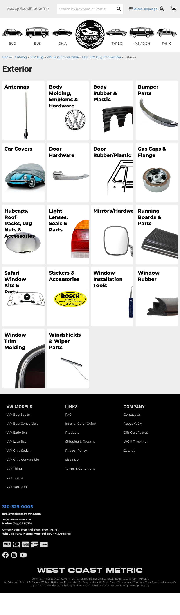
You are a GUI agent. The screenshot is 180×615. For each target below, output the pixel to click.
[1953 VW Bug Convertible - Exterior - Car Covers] (23, 172)
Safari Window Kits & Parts (15, 282)
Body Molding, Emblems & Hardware (63, 96)
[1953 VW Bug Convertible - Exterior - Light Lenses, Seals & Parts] (68, 234)
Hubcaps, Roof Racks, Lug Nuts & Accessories (19, 223)
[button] (90, 9)
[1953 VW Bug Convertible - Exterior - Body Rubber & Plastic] (112, 110)
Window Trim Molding (15, 341)
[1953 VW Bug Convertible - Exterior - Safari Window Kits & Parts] (23, 296)
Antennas (16, 87)
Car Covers (18, 149)
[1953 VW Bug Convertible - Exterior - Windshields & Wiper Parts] (68, 358)
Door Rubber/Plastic (108, 152)
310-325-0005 (17, 506)
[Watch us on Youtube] (23, 555)
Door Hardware (61, 152)
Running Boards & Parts (149, 217)
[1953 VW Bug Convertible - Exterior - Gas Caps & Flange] (157, 172)
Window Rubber (149, 276)
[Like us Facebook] (5, 555)
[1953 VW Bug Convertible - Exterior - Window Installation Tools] (112, 296)
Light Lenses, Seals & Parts (58, 220)
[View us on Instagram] (14, 555)
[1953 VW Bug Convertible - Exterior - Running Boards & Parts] (157, 234)
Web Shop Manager (135, 578)
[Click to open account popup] (161, 8)
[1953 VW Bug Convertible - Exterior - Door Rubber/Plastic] (112, 172)
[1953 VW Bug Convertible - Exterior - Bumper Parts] (157, 110)
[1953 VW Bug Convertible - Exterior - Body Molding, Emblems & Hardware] (68, 110)
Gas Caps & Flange (152, 152)
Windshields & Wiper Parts (64, 341)
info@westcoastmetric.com (21, 513)
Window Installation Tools (107, 279)
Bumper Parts (148, 90)
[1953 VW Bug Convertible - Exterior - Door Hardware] (68, 172)
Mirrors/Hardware (108, 211)
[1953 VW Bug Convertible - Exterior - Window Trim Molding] (23, 358)
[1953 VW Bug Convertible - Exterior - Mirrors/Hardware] (112, 234)
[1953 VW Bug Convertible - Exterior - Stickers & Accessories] (68, 296)
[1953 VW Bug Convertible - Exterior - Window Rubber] (157, 296)
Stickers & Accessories (64, 276)
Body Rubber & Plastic (105, 93)
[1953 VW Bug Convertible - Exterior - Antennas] (23, 110)
